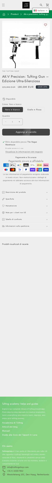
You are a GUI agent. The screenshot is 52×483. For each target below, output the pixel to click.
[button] (3, 5)
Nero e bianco (12, 109)
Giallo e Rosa (34, 109)
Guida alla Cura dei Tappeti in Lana (19, 435)
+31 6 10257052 (15, 471)
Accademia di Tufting (12, 423)
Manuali (6, 431)
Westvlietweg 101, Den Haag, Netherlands (28, 474)
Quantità (6, 116)
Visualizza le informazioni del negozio (24, 152)
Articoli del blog (9, 427)
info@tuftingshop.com (18, 467)
